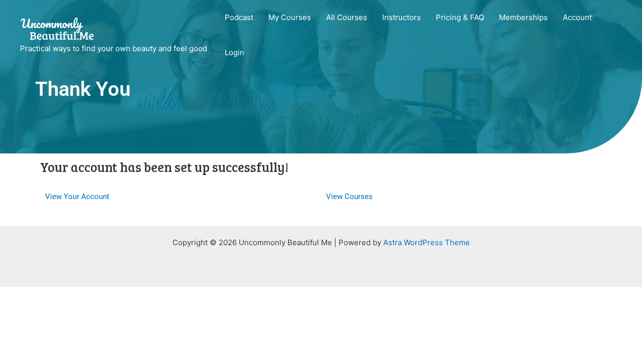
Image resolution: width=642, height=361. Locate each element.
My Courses (289, 17)
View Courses (349, 196)
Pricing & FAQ (460, 17)
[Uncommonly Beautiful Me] (57, 29)
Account (577, 17)
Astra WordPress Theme (426, 242)
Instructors (401, 17)
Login (234, 52)
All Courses (346, 17)
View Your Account (77, 196)
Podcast (239, 17)
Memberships (523, 17)
